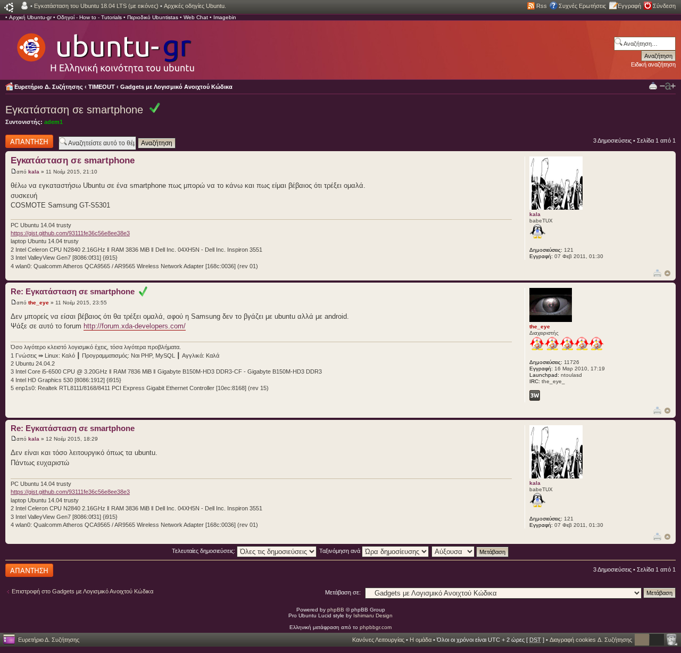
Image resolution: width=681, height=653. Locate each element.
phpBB (335, 610)
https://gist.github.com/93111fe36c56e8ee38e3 (70, 233)
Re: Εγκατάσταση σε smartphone (75, 291)
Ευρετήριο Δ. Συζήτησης (48, 87)
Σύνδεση (664, 6)
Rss (541, 6)
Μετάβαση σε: (343, 592)
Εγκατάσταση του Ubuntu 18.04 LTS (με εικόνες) (96, 6)
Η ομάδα (420, 640)
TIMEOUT (101, 87)
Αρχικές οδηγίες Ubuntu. (195, 6)
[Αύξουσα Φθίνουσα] (470, 551)
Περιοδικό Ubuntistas (152, 17)
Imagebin (224, 17)
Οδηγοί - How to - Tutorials (89, 17)
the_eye (38, 302)
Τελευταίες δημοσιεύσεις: (204, 551)
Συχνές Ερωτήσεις (582, 6)
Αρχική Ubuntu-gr (30, 17)
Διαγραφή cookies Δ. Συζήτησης (591, 640)
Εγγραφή (629, 6)
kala (33, 172)
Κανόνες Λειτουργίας (378, 640)
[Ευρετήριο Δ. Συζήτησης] (105, 48)
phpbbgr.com (376, 627)
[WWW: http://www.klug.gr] (534, 395)
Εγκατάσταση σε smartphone (74, 109)
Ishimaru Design (373, 615)
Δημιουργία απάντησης (19, 141)
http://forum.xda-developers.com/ (135, 326)
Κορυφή (667, 273)
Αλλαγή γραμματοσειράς (668, 86)
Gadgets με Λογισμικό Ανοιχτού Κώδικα (176, 87)
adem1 (53, 122)
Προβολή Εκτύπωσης (653, 85)
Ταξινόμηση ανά (340, 551)
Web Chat (196, 17)
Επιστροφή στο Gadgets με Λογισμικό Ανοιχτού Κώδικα (82, 591)
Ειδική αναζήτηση (653, 64)
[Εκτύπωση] (657, 273)
